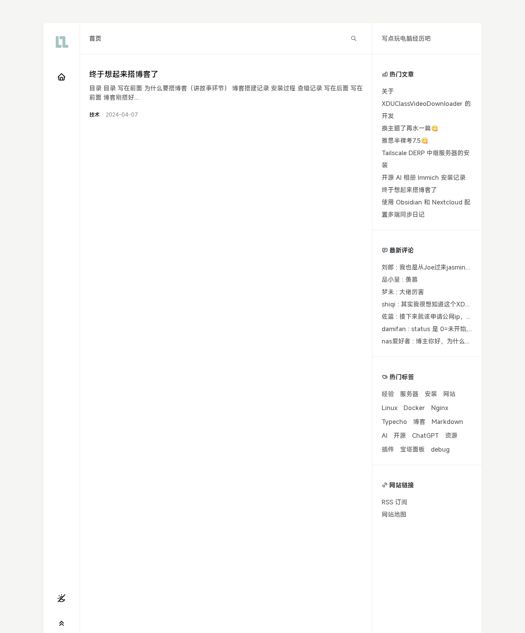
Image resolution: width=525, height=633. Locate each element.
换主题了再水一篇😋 (410, 128)
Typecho (394, 421)
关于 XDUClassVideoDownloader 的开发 (426, 103)
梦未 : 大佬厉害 (403, 292)
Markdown (447, 421)
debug (440, 449)
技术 (94, 114)
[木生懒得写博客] (61, 42)
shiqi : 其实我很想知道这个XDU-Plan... (436, 304)
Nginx (439, 408)
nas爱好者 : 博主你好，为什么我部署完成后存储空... (453, 341)
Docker (414, 408)
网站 (449, 394)
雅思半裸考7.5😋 (405, 140)
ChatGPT (425, 435)
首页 (95, 38)
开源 (400, 435)
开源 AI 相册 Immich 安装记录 (423, 177)
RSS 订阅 (394, 502)
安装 (431, 394)
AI (384, 435)
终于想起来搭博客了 (123, 74)
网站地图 (394, 514)
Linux (389, 408)
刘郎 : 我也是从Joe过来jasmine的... (431, 267)
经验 (388, 394)
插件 (388, 449)
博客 (419, 421)
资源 (451, 435)
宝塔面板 (412, 449)
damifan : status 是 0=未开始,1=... (430, 329)
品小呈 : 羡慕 (400, 279)
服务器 (409, 394)
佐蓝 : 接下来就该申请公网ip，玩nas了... (437, 316)
